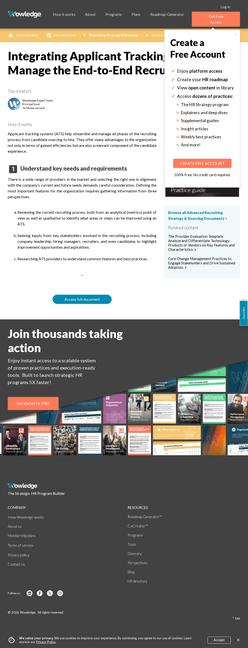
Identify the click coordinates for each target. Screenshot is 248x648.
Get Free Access (216, 19)
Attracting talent (65, 35)
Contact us (16, 564)
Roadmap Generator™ (145, 517)
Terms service (20, 545)
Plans (136, 14)
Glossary (135, 554)
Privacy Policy (45, 642)
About (90, 14)
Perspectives (137, 563)
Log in (225, 6)
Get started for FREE (33, 403)
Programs (113, 14)
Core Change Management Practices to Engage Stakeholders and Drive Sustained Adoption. (201, 263)
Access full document (82, 299)
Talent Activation (27, 35)
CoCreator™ (138, 526)
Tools (132, 544)
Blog (131, 572)
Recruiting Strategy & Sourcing (113, 35)
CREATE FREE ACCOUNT (202, 163)
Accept (219, 640)
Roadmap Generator (167, 14)
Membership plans (22, 536)
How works (26, 517)
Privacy (19, 555)
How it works (64, 14)
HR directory (137, 581)
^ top (236, 618)
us (15, 526)
